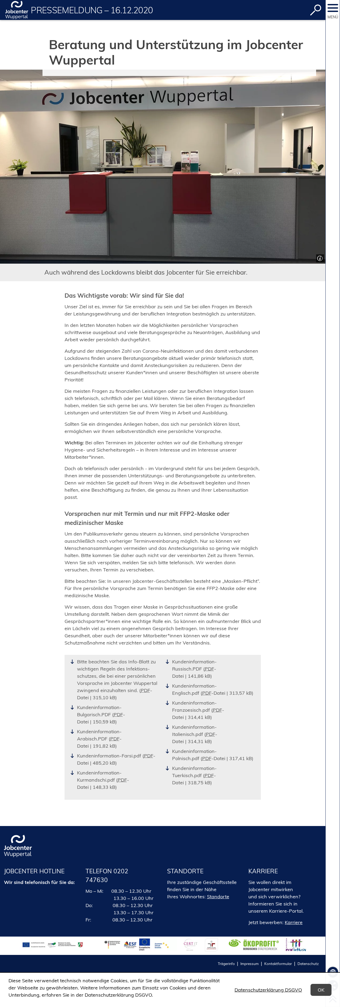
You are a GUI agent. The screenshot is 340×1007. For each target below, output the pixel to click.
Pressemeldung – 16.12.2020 (92, 10)
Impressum (249, 963)
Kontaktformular (278, 963)
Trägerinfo (226, 963)
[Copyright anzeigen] (319, 258)
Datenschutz (308, 963)
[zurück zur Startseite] (16, 10)
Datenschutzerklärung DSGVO (268, 990)
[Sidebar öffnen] (333, 8)
